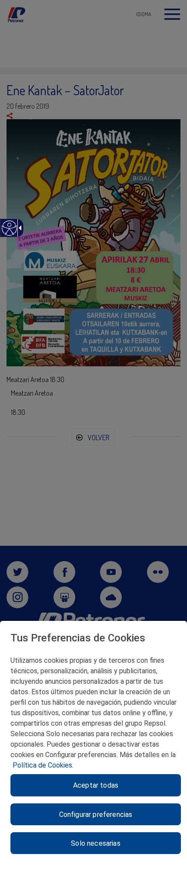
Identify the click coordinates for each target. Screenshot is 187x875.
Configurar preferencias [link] (96, 814)
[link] (8, 232)
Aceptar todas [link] (95, 785)
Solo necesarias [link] (95, 843)
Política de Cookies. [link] (43, 765)
